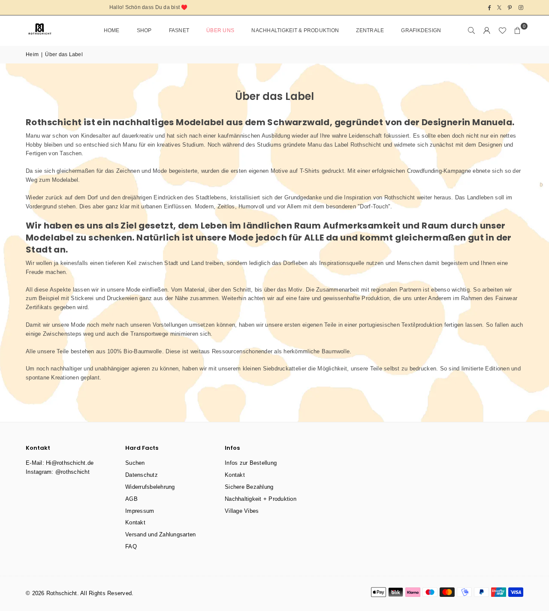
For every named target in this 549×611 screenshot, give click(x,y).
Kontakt (135, 522)
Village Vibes (242, 511)
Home (112, 30)
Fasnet (179, 30)
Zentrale (370, 30)
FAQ (131, 546)
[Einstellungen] (487, 30)
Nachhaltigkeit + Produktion (260, 499)
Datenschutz (141, 475)
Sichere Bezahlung (249, 487)
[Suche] (471, 30)
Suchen (135, 463)
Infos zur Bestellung (251, 463)
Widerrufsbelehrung (150, 487)
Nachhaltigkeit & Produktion (295, 30)
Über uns (220, 30)
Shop (144, 30)
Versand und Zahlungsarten (160, 534)
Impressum (139, 511)
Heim (32, 54)
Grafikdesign (421, 30)
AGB (131, 499)
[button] (517, 30)
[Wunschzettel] (502, 30)
